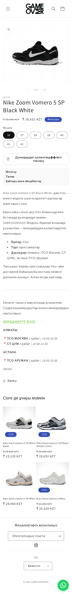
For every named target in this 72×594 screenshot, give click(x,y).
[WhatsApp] (63, 585)
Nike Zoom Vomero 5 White (50, 498)
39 (48, 135)
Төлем (10, 176)
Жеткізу (11, 172)
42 (22, 144)
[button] (8, 8)
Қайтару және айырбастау (23, 181)
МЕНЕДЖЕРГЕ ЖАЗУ (19, 322)
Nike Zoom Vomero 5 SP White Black (19, 445)
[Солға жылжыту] (27, 89)
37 (22, 135)
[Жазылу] (59, 536)
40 (62, 135)
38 (35, 135)
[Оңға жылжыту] (44, 89)
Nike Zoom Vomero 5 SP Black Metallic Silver (52, 445)
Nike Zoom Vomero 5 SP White (19, 498)
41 (8, 144)
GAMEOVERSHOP (40, 581)
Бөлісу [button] (12, 380)
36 (8, 135)
